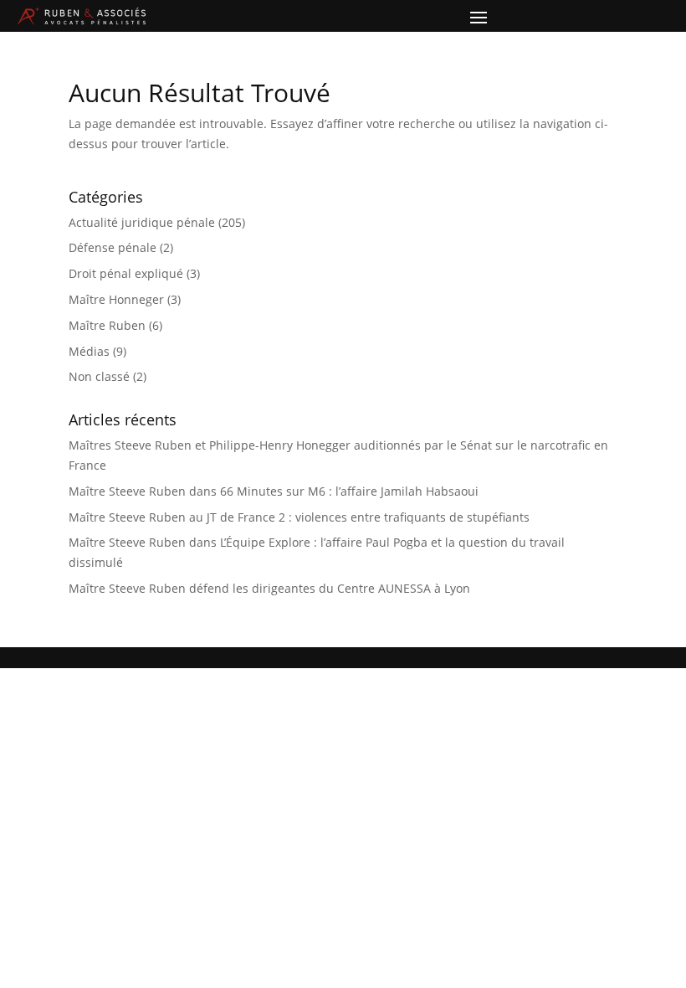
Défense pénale (112, 247)
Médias (89, 351)
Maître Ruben (107, 325)
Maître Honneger (116, 299)
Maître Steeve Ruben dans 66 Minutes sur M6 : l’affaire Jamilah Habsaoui (274, 491)
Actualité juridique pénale (142, 222)
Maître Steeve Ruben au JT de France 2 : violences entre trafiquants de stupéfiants (299, 517)
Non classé (99, 376)
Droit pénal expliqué (126, 273)
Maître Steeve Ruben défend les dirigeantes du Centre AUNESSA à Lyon (269, 588)
